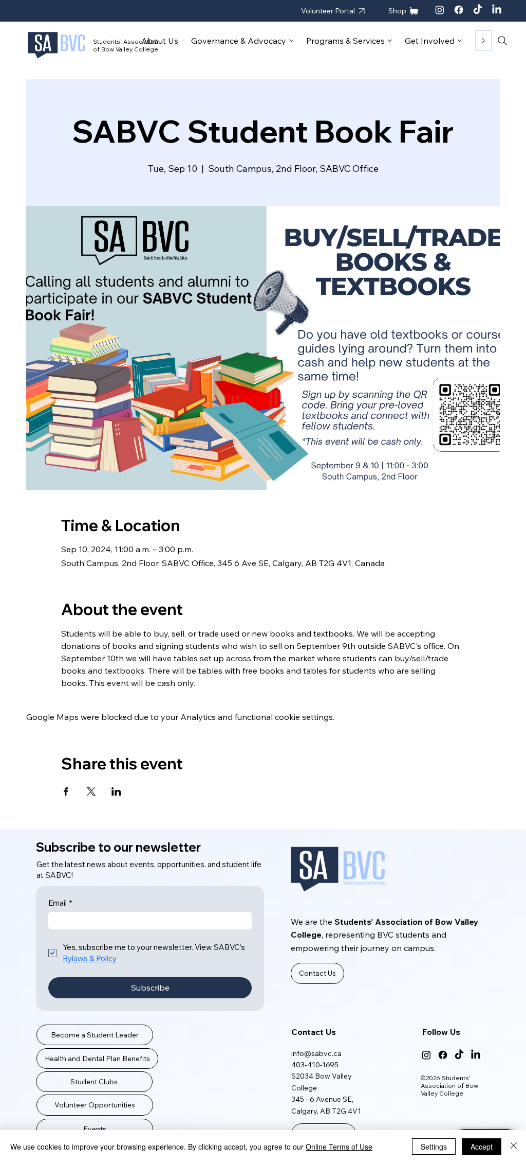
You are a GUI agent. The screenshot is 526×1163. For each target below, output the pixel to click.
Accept (482, 1146)
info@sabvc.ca (316, 1053)
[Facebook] (458, 9)
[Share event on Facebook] (66, 791)
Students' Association (125, 41)
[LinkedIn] (496, 9)
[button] (317, 973)
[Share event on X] (91, 791)
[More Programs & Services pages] (390, 41)
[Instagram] (439, 9)
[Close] (514, 1146)
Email (60, 903)
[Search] (503, 40)
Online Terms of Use (339, 1146)
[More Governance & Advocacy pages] (291, 41)
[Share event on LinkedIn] (116, 791)
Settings (434, 1146)
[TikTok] (477, 9)
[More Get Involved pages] (460, 41)
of (97, 49)
